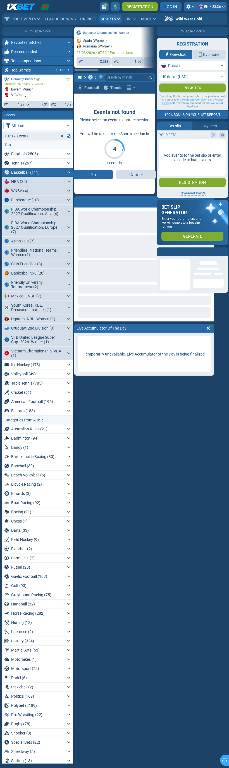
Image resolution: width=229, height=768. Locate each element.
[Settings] (190, 6)
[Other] (71, 77)
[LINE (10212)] (19, 77)
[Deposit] (115, 6)
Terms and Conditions (195, 110)
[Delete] (149, 200)
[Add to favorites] (104, 32)
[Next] (32, 201)
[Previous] (18, 201)
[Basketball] (29, 77)
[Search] (150, 77)
